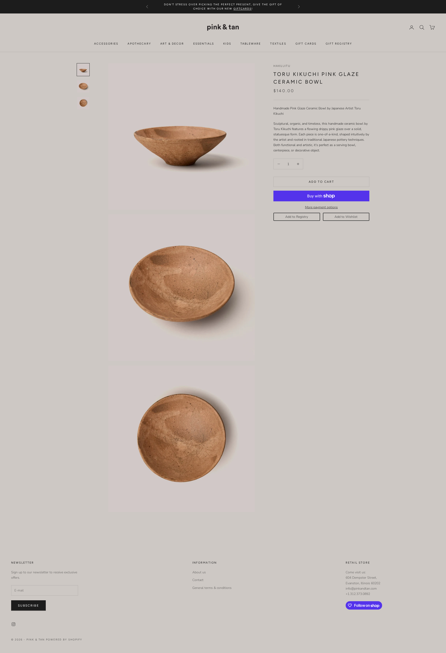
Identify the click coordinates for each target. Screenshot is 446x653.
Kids (227, 43)
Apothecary (139, 43)
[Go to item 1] (83, 69)
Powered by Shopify (64, 639)
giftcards (242, 8)
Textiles (278, 43)
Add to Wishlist (345, 217)
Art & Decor (172, 43)
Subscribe (28, 605)
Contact (197, 580)
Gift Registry (339, 43)
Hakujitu (281, 66)
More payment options (321, 207)
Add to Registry (296, 217)
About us (199, 572)
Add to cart (321, 181)
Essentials (203, 43)
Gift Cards (306, 43)
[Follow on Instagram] (13, 624)
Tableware (250, 43)
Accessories (106, 43)
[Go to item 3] (83, 103)
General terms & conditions (212, 588)
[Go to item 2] (83, 86)
